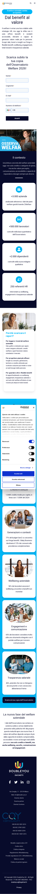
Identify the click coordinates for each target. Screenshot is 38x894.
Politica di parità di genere (19, 862)
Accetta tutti (18, 473)
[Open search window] (31, 3)
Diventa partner (19, 801)
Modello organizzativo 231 (19, 843)
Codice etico (19, 846)
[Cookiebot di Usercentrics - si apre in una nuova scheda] (21, 407)
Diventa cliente (19, 798)
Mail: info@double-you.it (19, 795)
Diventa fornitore (19, 804)
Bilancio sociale (19, 859)
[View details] (9, 782)
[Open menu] (35, 3)
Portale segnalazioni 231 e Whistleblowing (19, 856)
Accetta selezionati (18, 479)
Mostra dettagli (25, 468)
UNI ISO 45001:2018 (19, 831)
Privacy (19, 887)
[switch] (31, 447)
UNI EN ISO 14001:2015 (19, 834)
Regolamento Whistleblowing (19, 853)
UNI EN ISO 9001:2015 (19, 824)
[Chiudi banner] (33, 407)
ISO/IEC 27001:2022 (19, 827)
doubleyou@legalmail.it (19, 882)
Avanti (17, 118)
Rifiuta (18, 485)
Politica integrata (19, 849)
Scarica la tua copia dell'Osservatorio (19, 700)
